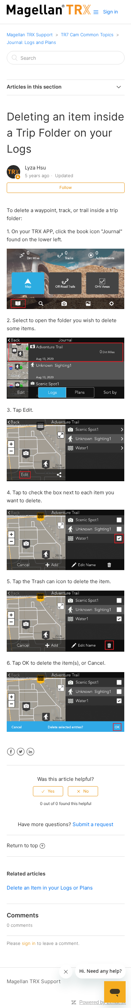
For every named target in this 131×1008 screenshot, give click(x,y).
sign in (29, 943)
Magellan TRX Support (30, 34)
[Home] (49, 15)
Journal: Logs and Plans (31, 42)
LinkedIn (30, 752)
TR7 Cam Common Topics (87, 34)
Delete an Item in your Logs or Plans (50, 888)
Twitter (20, 752)
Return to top (22, 845)
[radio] (48, 791)
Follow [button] (65, 187)
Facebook (11, 752)
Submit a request (93, 824)
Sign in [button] (110, 11)
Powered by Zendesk (102, 1002)
